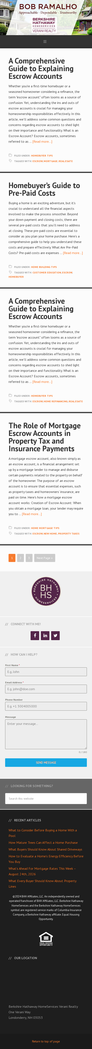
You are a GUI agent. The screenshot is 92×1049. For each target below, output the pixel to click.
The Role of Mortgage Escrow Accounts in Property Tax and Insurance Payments (45, 436)
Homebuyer (16, 276)
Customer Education (47, 272)
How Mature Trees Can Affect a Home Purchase (43, 842)
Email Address (14, 682)
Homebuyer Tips (42, 155)
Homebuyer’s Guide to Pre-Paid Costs (44, 189)
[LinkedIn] (45, 635)
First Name (12, 665)
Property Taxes (68, 533)
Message (10, 716)
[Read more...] (42, 141)
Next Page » (45, 558)
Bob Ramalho (46, 17)
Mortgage (51, 161)
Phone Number (14, 699)
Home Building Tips (44, 267)
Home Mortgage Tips (45, 528)
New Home (50, 533)
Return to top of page (46, 1041)
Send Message (46, 762)
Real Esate (66, 161)
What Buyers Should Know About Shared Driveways (45, 849)
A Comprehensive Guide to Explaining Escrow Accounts (41, 68)
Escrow (38, 161)
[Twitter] (55, 635)
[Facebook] (35, 635)
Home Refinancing (56, 401)
